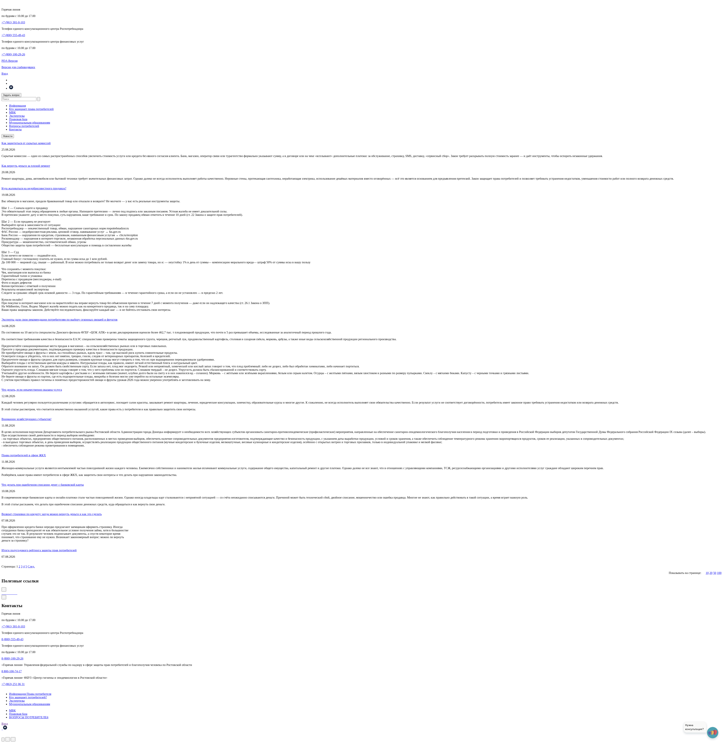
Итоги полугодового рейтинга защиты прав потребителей (39, 550)
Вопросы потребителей (24, 126)
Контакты (15, 129)
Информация (17, 105)
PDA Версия (10, 60)
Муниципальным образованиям (29, 122)
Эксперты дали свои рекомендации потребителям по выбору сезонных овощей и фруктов (59, 319)
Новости (7, 136)
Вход (5, 73)
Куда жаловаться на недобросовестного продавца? (34, 188)
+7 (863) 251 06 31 (13, 684)
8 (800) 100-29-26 (12, 658)
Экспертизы (17, 115)
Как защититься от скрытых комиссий (26, 143)
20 (710, 572)
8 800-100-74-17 (12, 671)
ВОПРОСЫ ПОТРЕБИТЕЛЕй (28, 717)
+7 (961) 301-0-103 (13, 22)
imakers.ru (8, 735)
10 (707, 572)
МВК (12, 112)
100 (719, 572)
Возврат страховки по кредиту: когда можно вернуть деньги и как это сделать (52, 514)
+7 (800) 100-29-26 (13, 54)
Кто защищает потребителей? (28, 697)
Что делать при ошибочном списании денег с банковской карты (43, 484)
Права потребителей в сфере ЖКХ (24, 455)
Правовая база (18, 119)
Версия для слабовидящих (18, 67)
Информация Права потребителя (30, 694)
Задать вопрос (11, 95)
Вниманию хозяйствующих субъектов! (26, 419)
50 (714, 572)
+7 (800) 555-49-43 (13, 35)
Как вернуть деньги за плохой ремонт (26, 165)
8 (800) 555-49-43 (12, 639)
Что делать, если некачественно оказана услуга (32, 389)
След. (31, 566)
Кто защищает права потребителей (31, 109)
